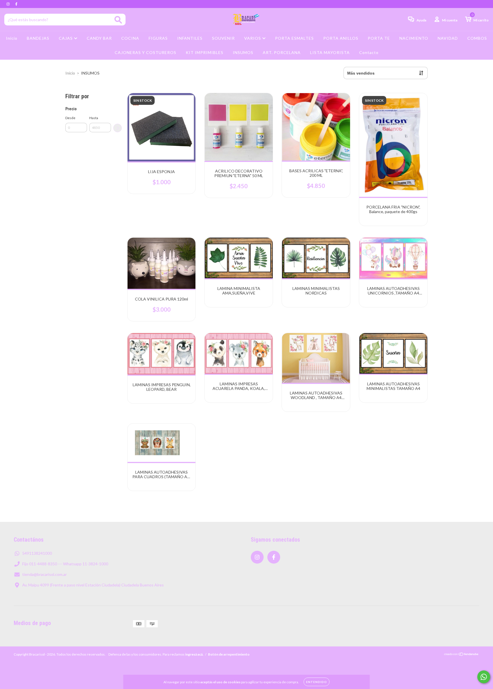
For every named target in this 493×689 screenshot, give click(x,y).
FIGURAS (158, 38)
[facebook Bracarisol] (16, 3)
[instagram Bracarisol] (8, 3)
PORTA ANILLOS (340, 38)
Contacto (369, 52)
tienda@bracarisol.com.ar (44, 574)
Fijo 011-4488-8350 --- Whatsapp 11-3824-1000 (65, 563)
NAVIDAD (448, 38)
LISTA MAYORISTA (330, 52)
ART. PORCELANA (282, 52)
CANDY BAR (99, 38)
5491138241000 (37, 553)
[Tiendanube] (461, 655)
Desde (70, 118)
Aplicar (117, 128)
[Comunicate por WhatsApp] (483, 676)
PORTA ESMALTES (294, 38)
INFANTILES (190, 38)
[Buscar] (118, 20)
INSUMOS (243, 52)
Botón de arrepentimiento (229, 654)
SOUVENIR (223, 38)
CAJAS (66, 38)
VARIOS (253, 38)
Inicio (11, 38)
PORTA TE (379, 38)
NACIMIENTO (413, 38)
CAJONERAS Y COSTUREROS (145, 52)
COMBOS (477, 38)
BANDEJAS (38, 38)
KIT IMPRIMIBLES (204, 52)
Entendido (316, 682)
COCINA (130, 38)
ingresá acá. (194, 654)
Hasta (93, 118)
